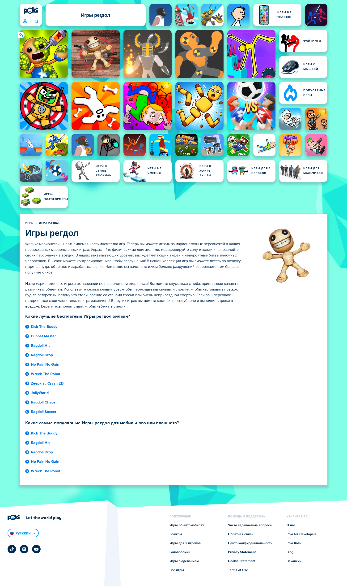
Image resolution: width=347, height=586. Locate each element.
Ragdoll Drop (42, 355)
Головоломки (179, 552)
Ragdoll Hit (40, 345)
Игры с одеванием (184, 561)
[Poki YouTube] (36, 549)
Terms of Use (238, 570)
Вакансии (294, 561)
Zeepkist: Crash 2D (47, 383)
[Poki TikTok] (12, 549)
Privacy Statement (242, 552)
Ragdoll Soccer (43, 412)
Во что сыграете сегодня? (36, 21)
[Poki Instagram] (24, 549)
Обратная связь (240, 534)
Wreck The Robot (45, 374)
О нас (291, 525)
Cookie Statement (241, 561)
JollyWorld (40, 393)
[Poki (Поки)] (31, 10)
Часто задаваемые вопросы (250, 525)
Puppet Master (43, 336)
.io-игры (175, 534)
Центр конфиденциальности (250, 543)
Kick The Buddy (44, 327)
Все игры (176, 570)
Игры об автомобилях (186, 525)
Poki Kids (294, 543)
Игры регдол (49, 223)
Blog (290, 552)
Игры (29, 223)
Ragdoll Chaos (43, 402)
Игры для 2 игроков (185, 543)
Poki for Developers (302, 534)
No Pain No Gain (45, 364)
